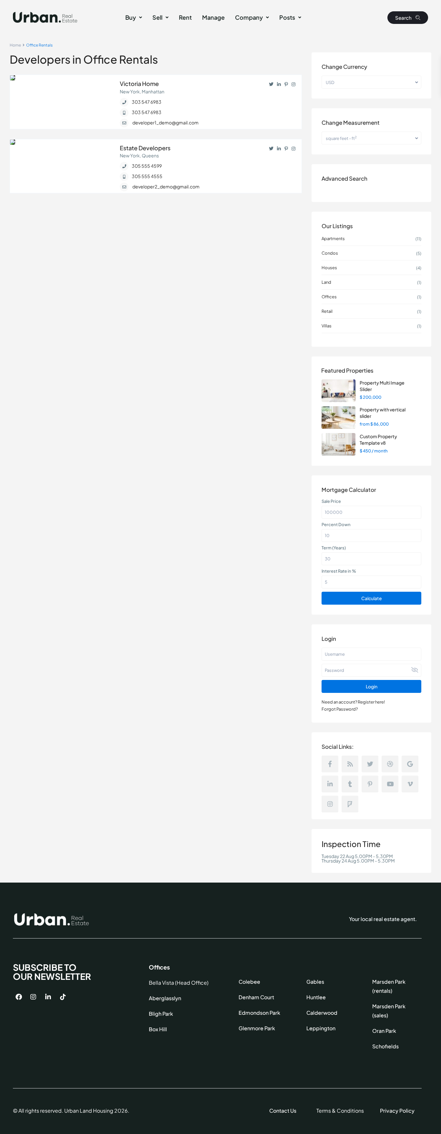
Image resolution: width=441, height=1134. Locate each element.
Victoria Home (139, 83)
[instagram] (330, 804)
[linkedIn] (330, 784)
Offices (329, 296)
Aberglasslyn (165, 998)
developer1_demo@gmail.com (165, 122)
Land (326, 282)
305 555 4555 (147, 176)
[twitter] (370, 764)
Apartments (333, 238)
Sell (157, 17)
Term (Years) (334, 548)
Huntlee (316, 997)
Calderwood (321, 1012)
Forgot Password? (340, 709)
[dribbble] (390, 764)
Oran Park (384, 1030)
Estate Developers (145, 148)
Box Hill (158, 1029)
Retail (327, 311)
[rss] (350, 764)
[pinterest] (370, 784)
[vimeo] (410, 784)
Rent (185, 17)
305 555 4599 (147, 166)
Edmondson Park (259, 1012)
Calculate (371, 598)
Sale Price (331, 501)
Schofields (385, 1046)
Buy (130, 17)
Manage (213, 17)
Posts (287, 17)
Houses (329, 267)
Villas (327, 325)
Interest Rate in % (339, 571)
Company (249, 17)
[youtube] (390, 784)
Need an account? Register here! (353, 702)
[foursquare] (350, 804)
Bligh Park (161, 1013)
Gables (315, 981)
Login (371, 686)
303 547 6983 (146, 102)
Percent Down (336, 524)
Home (15, 45)
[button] (133, 17)
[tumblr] (350, 784)
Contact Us (282, 1110)
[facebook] (330, 764)
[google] (410, 764)
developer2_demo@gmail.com (166, 186)
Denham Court (256, 997)
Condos (330, 253)
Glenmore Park (257, 1028)
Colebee (249, 981)
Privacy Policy (397, 1110)
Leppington (320, 1028)
